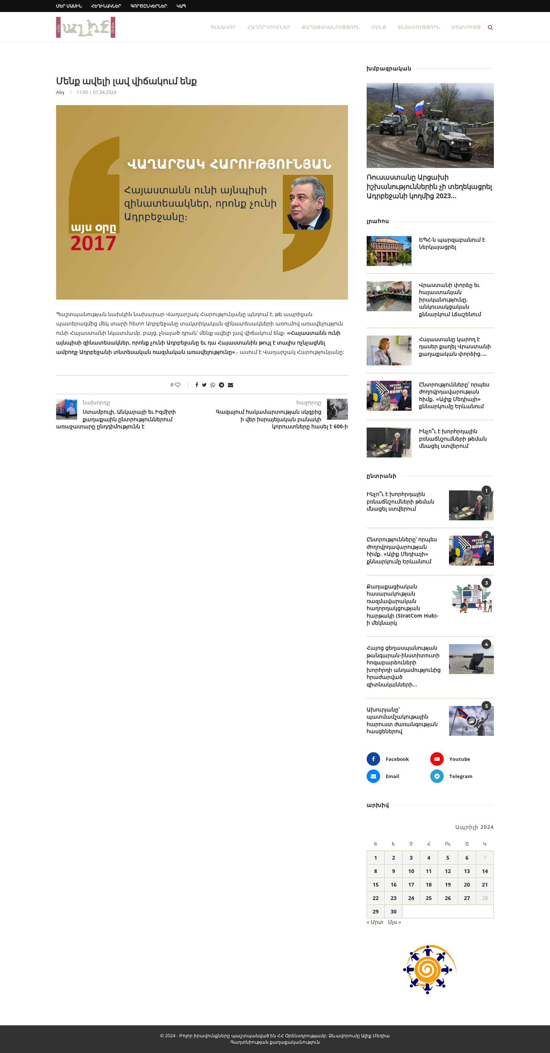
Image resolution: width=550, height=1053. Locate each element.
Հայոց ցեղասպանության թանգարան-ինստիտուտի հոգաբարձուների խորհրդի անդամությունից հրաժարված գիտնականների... (404, 666)
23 (394, 898)
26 (448, 898)
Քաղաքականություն (331, 27)
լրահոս (378, 220)
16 (394, 884)
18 (429, 884)
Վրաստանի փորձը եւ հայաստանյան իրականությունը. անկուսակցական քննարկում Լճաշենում (450, 299)
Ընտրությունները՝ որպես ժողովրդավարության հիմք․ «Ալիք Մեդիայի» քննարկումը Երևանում (454, 395)
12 (448, 871)
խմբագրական (389, 68)
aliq (60, 92)
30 (394, 911)
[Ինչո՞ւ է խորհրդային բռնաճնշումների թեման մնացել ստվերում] (389, 442)
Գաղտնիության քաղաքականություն (275, 1042)
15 (376, 884)
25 (429, 898)
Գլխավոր (223, 27)
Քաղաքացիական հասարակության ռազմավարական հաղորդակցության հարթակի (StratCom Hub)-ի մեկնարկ (403, 605)
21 (485, 884)
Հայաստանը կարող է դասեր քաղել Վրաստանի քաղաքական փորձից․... (455, 346)
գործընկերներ (149, 6)
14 (485, 871)
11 (429, 871)
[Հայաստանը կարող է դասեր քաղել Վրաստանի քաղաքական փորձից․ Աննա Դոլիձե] (389, 350)
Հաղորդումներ (269, 27)
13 (467, 871)
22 (376, 898)
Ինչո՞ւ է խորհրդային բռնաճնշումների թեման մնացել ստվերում (453, 438)
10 (411, 871)
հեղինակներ (106, 6)
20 (467, 884)
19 (448, 884)
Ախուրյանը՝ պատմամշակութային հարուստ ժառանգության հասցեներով (402, 720)
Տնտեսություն (419, 27)
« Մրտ (375, 921)
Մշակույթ (466, 27)
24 (411, 898)
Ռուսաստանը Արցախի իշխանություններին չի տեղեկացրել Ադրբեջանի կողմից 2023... (429, 186)
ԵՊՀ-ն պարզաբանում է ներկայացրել (452, 243)
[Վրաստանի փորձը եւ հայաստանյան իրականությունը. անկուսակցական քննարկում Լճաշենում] (389, 296)
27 (467, 898)
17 (411, 884)
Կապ (181, 6)
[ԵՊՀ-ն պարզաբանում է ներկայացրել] (389, 251)
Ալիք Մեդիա (375, 1035)
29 (376, 911)
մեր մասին (69, 6)
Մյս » (394, 921)
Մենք (378, 27)
